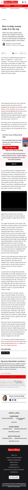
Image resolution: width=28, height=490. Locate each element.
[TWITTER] (10, 400)
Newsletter (24, 53)
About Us (14, 455)
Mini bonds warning (14, 8)
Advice (22, 45)
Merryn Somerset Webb (14, 43)
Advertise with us (14, 467)
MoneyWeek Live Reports (14, 431)
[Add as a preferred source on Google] (14, 477)
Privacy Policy (14, 462)
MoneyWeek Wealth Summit (20, 428)
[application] (14, 200)
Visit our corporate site (21, 484)
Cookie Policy (14, 464)
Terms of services (18, 381)
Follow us (16, 53)
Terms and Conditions (14, 460)
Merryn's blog (5, 352)
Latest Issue (14, 422)
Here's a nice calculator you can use (12, 109)
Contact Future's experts (14, 457)
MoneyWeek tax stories (14, 441)
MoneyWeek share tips (7, 438)
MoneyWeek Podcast (7, 428)
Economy (4, 19)
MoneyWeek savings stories (20, 438)
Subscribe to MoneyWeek (7, 418)
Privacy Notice (19, 382)
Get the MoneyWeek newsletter (20, 419)
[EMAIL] (15, 400)
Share (5, 53)
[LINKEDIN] (13, 400)
